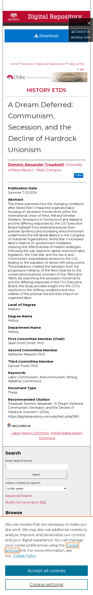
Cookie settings (46, 584)
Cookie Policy (24, 556)
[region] (46, 555)
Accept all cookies (46, 570)
